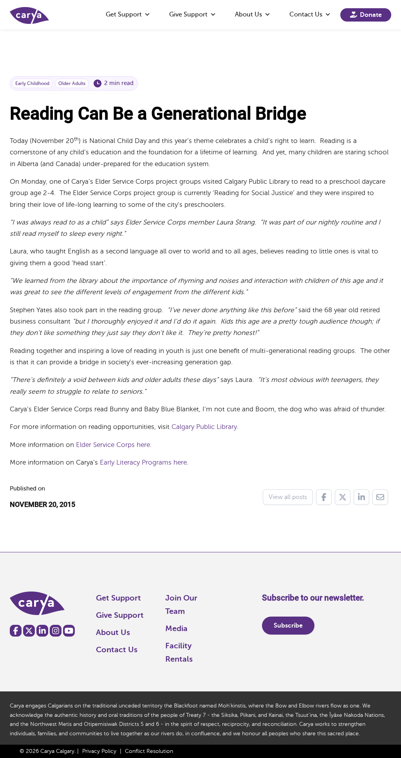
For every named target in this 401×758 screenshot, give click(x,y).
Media (176, 628)
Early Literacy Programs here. (143, 462)
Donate (371, 14)
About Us (248, 14)
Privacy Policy (99, 751)
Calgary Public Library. (205, 427)
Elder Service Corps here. (114, 445)
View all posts (288, 497)
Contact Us (305, 14)
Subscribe (288, 625)
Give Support (188, 14)
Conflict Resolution (149, 751)
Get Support (124, 14)
